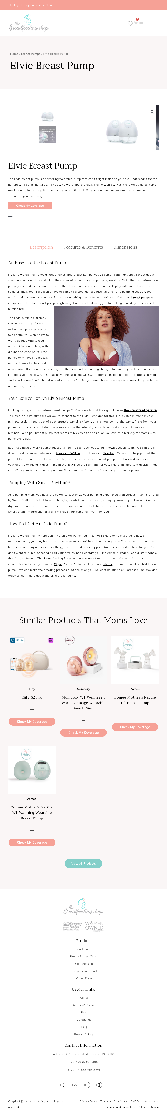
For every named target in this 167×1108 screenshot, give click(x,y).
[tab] (41, 247)
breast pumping (142, 297)
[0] (136, 23)
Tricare (107, 564)
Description (41, 247)
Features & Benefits (83, 247)
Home (14, 54)
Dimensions (125, 247)
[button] (141, 22)
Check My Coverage (30, 205)
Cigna (58, 564)
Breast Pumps (31, 54)
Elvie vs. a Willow (68, 453)
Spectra (108, 453)
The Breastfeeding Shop (140, 410)
